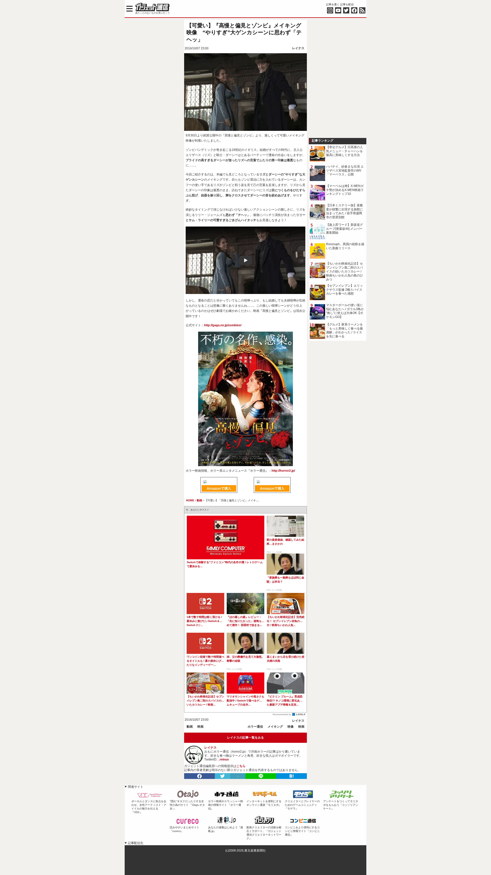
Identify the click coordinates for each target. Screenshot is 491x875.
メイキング (275, 726)
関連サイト (135, 786)
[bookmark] (291, 776)
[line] (261, 776)
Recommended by (282, 714)
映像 (291, 726)
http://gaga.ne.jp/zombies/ (222, 325)
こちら (241, 766)
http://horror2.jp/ (283, 470)
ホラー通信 (255, 726)
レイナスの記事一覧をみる (245, 737)
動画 (190, 726)
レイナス (298, 48)
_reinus (223, 759)
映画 (200, 726)
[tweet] (222, 776)
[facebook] (199, 776)
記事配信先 (135, 843)
